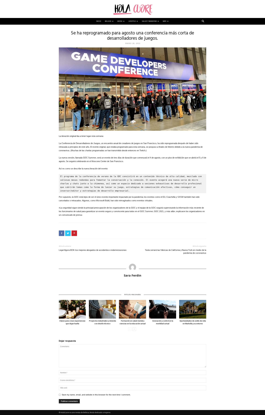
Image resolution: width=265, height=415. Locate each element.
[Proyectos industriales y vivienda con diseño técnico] (102, 309)
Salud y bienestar (149, 21)
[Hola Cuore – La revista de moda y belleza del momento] (132, 9)
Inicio (98, 21)
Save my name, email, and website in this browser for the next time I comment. (96, 395)
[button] (203, 21)
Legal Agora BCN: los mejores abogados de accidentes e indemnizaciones (92, 250)
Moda (119, 21)
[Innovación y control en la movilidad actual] (162, 309)
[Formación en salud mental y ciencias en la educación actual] (132, 309)
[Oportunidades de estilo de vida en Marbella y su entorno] (192, 309)
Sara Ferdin (132, 275)
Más (164, 21)
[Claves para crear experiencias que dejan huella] (72, 309)
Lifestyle (132, 21)
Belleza (108, 21)
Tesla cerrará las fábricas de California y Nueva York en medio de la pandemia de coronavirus (175, 251)
